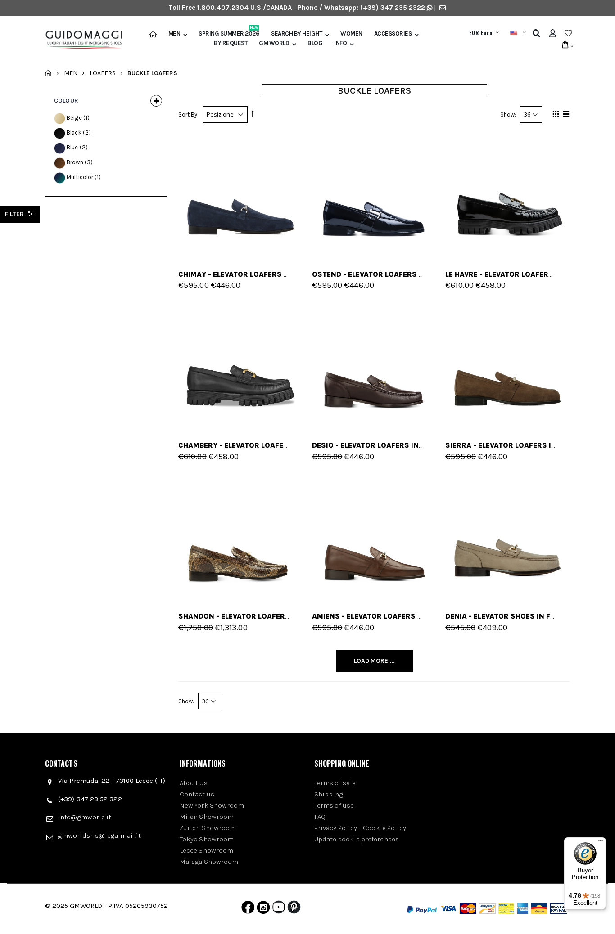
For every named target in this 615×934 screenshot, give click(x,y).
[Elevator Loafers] (240, 194)
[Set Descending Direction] (252, 114)
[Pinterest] (294, 909)
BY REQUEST (230, 43)
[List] (564, 116)
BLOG (315, 43)
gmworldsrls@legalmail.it (99, 835)
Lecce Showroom (206, 850)
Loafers (103, 72)
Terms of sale (335, 783)
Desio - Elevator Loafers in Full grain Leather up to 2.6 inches (435, 445)
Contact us (197, 794)
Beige (74, 117)
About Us (194, 783)
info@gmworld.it (84, 817)
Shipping (328, 794)
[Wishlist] (568, 33)
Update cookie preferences (356, 839)
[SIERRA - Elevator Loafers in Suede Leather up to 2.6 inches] (507, 365)
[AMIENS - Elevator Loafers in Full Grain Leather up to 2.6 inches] (374, 536)
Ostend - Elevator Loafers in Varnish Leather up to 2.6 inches (434, 274)
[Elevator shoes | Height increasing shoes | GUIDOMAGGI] (80, 40)
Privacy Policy (335, 828)
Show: (508, 114)
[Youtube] (278, 909)
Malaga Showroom (209, 862)
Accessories (393, 34)
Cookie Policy (384, 828)
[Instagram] (263, 909)
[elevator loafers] (240, 365)
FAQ (320, 817)
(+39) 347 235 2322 (392, 8)
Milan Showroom (207, 817)
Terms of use (334, 805)
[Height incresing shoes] (507, 194)
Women (351, 34)
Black (74, 132)
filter (15, 214)
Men (174, 34)
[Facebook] (248, 909)
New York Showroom (212, 805)
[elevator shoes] (374, 194)
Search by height (296, 34)
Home (48, 73)
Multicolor (80, 177)
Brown (75, 162)
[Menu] (600, 842)
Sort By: (188, 114)
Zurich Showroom (208, 828)
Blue (72, 147)
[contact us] (442, 8)
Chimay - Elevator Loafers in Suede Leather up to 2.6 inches (295, 274)
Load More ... (374, 661)
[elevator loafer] (507, 536)
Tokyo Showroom (207, 839)
